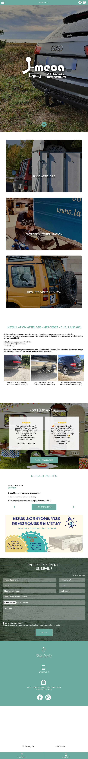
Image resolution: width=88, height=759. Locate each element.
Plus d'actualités (44, 507)
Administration (60, 746)
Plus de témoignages (44, 460)
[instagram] (84, 3)
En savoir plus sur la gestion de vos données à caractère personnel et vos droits (31, 625)
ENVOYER (44, 632)
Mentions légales (28, 746)
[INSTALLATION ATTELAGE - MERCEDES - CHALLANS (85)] (17, 368)
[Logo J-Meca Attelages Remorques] (44, 67)
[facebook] (80, 3)
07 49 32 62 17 (44, 3)
